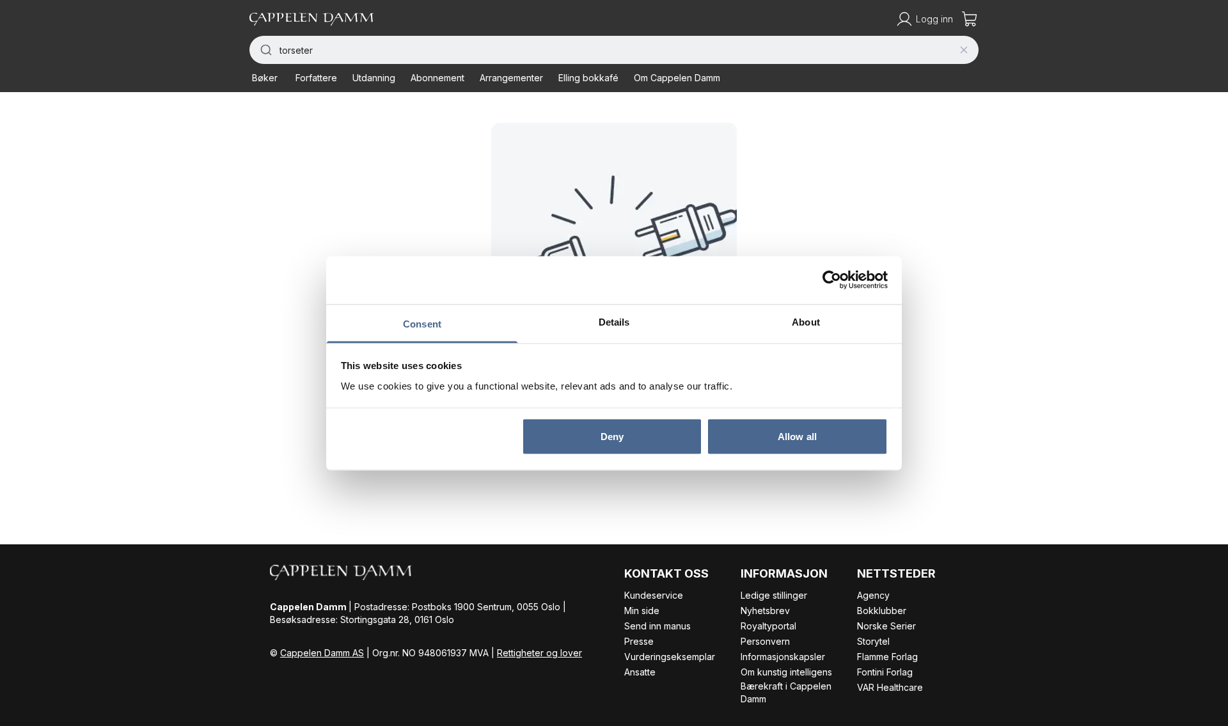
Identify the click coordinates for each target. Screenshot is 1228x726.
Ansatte (640, 672)
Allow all (797, 436)
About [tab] (806, 321)
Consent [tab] (422, 323)
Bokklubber (881, 610)
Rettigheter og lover (539, 652)
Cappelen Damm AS (322, 652)
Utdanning (373, 77)
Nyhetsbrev (765, 610)
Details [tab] (614, 321)
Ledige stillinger (774, 595)
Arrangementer (511, 77)
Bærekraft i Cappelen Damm (786, 692)
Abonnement (437, 77)
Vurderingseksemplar (669, 656)
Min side (641, 610)
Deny (612, 436)
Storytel (873, 641)
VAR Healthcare (890, 687)
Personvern (765, 641)
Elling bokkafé (588, 77)
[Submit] (264, 50)
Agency (873, 595)
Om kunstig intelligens (786, 672)
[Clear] (964, 50)
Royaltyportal (768, 625)
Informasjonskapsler (783, 656)
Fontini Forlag (885, 672)
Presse (639, 641)
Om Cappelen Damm (677, 77)
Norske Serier (886, 625)
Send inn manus (657, 625)
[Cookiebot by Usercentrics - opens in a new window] (832, 280)
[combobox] (614, 50)
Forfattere (316, 77)
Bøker (265, 77)
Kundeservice (653, 595)
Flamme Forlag (887, 656)
